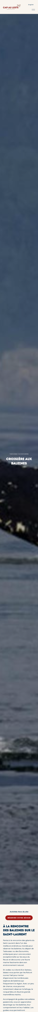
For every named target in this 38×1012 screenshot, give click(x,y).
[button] (19, 917)
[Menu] (33, 9)
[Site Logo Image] (12, 7)
